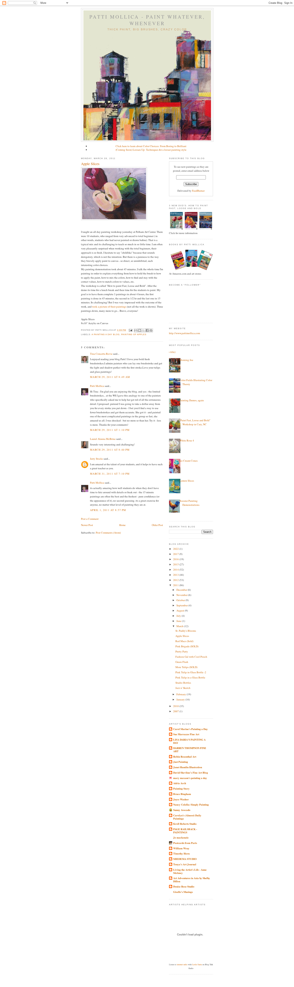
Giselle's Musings (183, 892)
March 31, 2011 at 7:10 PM (110, 473)
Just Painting (180, 762)
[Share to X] (143, 330)
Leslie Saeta (197, 964)
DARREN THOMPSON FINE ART (189, 749)
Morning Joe (186, 360)
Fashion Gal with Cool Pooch (191, 656)
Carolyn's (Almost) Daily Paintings (187, 816)
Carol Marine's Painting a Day (190, 729)
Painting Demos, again (191, 400)
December (182, 590)
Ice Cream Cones (188, 460)
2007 (176, 711)
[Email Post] (130, 330)
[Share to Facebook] (147, 330)
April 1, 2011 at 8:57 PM (108, 510)
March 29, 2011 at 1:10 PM (110, 430)
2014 (176, 569)
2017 (176, 554)
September (182, 605)
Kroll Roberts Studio (185, 824)
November (182, 595)
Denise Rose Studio (183, 886)
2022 (176, 549)
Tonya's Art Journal (184, 864)
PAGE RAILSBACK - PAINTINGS (185, 830)
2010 (176, 706)
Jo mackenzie (181, 837)
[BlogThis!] (140, 330)
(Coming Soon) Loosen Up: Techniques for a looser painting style (151, 149)
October (181, 600)
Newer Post (87, 525)
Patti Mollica (97, 386)
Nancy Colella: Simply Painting (191, 804)
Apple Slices (90, 163)
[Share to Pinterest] (151, 330)
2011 (176, 585)
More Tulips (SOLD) (186, 667)
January (180, 699)
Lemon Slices (186, 480)
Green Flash (181, 662)
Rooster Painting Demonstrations (189, 503)
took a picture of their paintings (109, 306)
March (180, 626)
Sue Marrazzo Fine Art (186, 734)
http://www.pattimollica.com (184, 333)
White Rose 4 (186, 440)
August (180, 610)
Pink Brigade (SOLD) (186, 646)
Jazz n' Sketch (182, 688)
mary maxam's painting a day (190, 778)
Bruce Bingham (182, 794)
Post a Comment (90, 519)
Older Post (157, 525)
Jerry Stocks (96, 458)
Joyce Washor (181, 799)
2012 (176, 580)
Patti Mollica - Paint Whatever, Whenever (147, 20)
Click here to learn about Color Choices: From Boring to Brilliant (151, 146)
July (179, 615)
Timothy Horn (181, 853)
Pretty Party (181, 651)
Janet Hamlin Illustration (187, 767)
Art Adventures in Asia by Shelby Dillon (191, 879)
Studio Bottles (183, 682)
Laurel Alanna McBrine (103, 439)
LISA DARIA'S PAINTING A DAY (189, 741)
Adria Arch (179, 783)
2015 (176, 564)
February (181, 694)
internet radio (182, 964)
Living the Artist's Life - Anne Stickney (190, 871)
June (179, 621)
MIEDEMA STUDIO (185, 859)
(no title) (170, 352)
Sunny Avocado (181, 810)
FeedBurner (198, 190)
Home (122, 525)
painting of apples (133, 334)
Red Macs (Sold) (184, 641)
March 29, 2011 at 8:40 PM (110, 449)
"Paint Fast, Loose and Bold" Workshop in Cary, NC (194, 422)
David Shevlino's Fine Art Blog (190, 772)
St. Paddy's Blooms (185, 630)
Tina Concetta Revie (101, 354)
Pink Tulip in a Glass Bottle (190, 677)
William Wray (181, 848)
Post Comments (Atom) (108, 532)
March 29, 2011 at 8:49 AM (110, 377)
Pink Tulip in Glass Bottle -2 (190, 672)
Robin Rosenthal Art (184, 756)
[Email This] (136, 330)
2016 (176, 559)
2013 (176, 575)
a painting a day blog (106, 334)
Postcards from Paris (185, 843)
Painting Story (181, 788)
